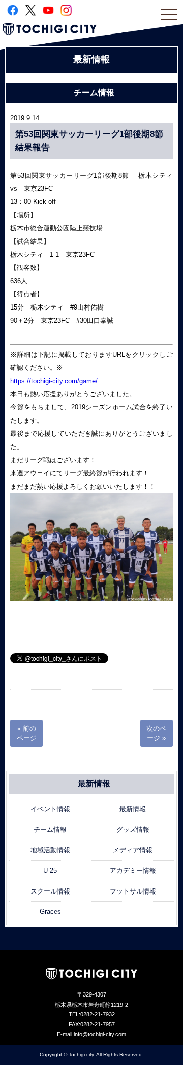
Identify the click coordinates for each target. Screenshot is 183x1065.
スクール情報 (50, 891)
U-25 (50, 870)
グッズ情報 (132, 829)
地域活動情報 (50, 850)
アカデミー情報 (133, 870)
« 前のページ (27, 733)
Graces (50, 911)
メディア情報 (132, 850)
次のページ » (156, 733)
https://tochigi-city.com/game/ (57, 381)
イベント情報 (50, 809)
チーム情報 (50, 829)
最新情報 (132, 809)
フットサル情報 (133, 891)
